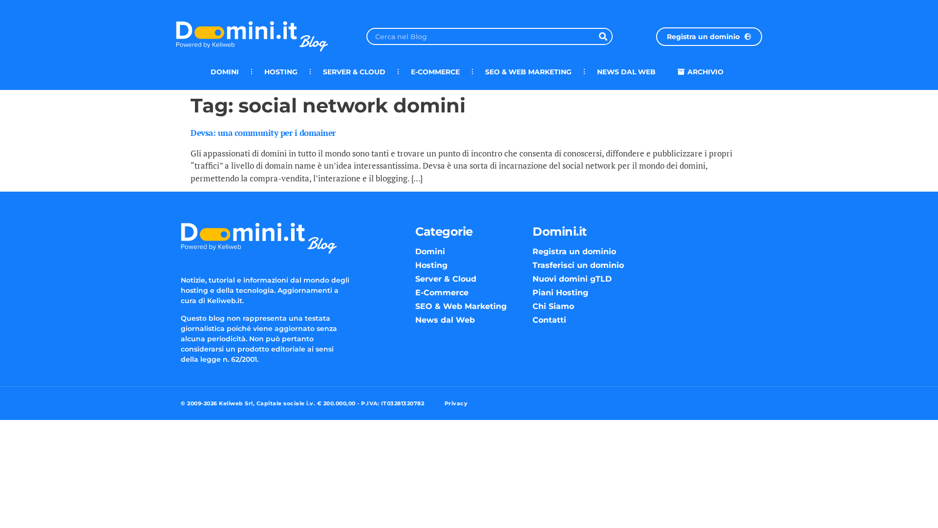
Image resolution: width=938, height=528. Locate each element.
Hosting (281, 71)
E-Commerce (435, 71)
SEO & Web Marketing (528, 71)
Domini (225, 71)
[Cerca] (603, 36)
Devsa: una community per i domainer (263, 132)
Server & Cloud (354, 71)
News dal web (626, 71)
